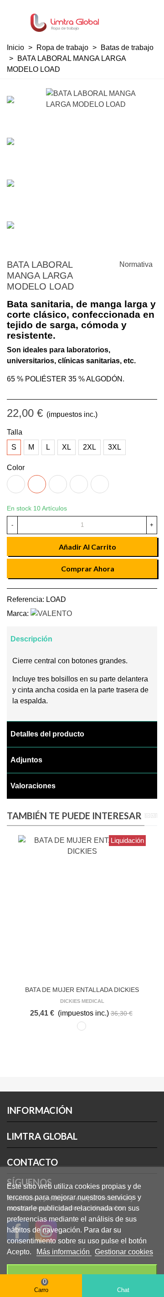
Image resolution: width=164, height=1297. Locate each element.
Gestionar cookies (124, 1252)
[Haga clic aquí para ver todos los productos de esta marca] (51, 613)
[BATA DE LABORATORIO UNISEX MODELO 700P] (111, 266)
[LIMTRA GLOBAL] (64, 18)
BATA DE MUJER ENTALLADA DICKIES (82, 989)
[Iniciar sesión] (131, 18)
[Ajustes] (148, 18)
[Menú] (15, 18)
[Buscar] (114, 18)
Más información (64, 1252)
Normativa (136, 264)
